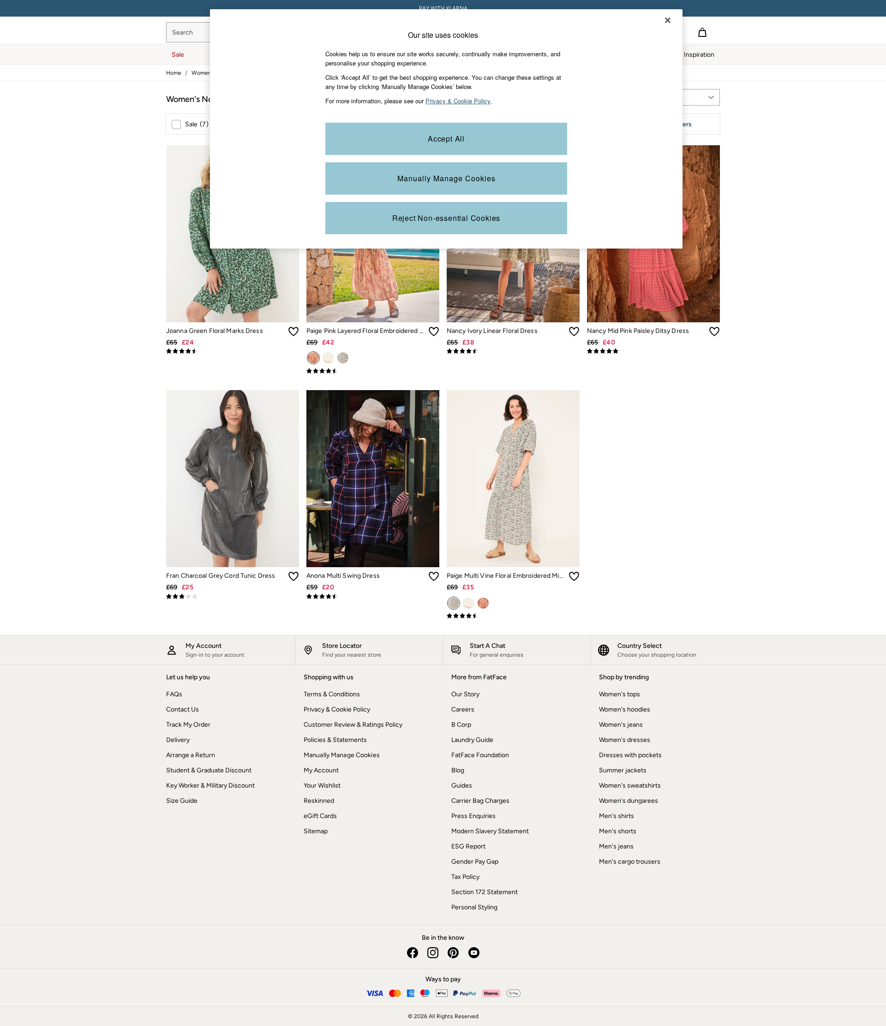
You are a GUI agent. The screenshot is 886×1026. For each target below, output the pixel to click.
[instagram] (433, 953)
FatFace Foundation (480, 755)
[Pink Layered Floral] (313, 358)
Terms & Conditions (332, 694)
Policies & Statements (335, 740)
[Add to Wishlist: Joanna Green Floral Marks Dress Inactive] (293, 331)
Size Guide (182, 801)
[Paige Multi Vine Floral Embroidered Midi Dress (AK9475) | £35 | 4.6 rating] (513, 616)
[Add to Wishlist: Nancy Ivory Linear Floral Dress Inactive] (574, 331)
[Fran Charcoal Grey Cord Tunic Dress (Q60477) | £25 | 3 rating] (232, 596)
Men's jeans (616, 846)
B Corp (461, 725)
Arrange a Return (190, 755)
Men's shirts (616, 816)
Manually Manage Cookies (342, 755)
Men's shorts (617, 831)
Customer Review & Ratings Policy (353, 725)
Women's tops (619, 694)
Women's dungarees (628, 801)
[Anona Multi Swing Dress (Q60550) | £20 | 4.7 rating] (372, 596)
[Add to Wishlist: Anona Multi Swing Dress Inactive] (433, 576)
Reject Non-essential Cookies (446, 218)
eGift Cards (320, 816)
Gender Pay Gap (474, 862)
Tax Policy (465, 877)
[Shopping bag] (702, 32)
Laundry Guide (472, 740)
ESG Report (468, 846)
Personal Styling (474, 907)
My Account (321, 770)
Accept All (446, 138)
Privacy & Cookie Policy (337, 709)
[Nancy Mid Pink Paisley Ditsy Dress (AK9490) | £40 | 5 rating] (653, 351)
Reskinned (319, 801)
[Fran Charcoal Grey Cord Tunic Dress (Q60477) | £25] (232, 478)
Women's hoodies (624, 709)
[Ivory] (328, 357)
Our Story (465, 694)
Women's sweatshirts (630, 785)
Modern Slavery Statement (490, 831)
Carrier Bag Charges (480, 801)
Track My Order (188, 725)
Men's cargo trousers (629, 862)
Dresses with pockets (630, 755)
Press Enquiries (473, 816)
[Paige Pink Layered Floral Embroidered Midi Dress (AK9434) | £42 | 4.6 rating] (372, 371)
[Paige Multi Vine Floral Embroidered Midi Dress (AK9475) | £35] (513, 478)
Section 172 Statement (484, 892)
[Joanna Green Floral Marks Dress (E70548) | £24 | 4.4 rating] (232, 351)
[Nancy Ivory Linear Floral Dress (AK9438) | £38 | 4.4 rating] (513, 351)
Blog (457, 770)
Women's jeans (621, 725)
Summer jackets (623, 770)
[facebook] (412, 953)
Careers (462, 709)
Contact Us (182, 709)
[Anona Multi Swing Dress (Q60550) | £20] (372, 478)
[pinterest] (453, 953)
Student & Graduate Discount (208, 770)
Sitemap (316, 831)
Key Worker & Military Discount (210, 785)
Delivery (178, 740)
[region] (446, 129)
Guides (461, 785)
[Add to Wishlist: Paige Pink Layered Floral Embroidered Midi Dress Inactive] (433, 331)
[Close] (668, 20)
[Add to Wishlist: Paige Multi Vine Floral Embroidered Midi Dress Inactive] (574, 576)
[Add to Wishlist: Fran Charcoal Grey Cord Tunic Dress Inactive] (293, 576)
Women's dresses (624, 740)
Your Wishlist (322, 785)
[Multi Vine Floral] (342, 357)
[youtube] (473, 953)
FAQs (174, 694)
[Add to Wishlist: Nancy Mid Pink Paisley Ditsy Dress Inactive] (714, 331)
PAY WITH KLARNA (443, 8)
